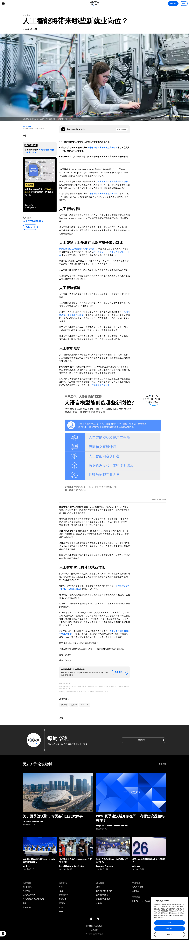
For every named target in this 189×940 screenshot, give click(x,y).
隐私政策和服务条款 (94, 926)
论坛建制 (26, 15)
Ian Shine (27, 126)
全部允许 (169, 928)
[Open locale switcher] (3, 933)
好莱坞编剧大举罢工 (100, 385)
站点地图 (94, 930)
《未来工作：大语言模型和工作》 (102, 147)
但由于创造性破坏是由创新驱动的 (113, 181)
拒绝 (169, 923)
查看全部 (162, 764)
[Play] (63, 129)
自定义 (169, 934)
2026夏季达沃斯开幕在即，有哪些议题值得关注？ (130, 818)
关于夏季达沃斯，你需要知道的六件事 (53, 816)
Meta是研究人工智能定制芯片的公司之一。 (78, 249)
